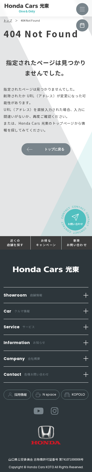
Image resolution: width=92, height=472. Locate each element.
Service (19, 327)
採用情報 (20, 394)
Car (17, 311)
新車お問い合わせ (77, 242)
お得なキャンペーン (46, 242)
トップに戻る (54, 149)
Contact (26, 374)
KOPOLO (78, 394)
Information (24, 342)
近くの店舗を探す (15, 242)
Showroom (23, 295)
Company (22, 358)
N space (49, 394)
